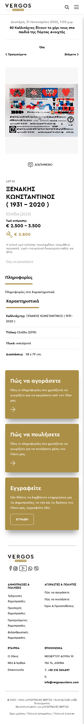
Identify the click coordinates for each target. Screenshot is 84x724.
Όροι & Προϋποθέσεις (59, 606)
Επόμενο (71, 54)
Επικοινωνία (16, 670)
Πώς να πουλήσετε (57, 599)
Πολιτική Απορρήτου (39, 713)
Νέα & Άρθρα (16, 663)
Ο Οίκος (13, 656)
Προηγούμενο (16, 54)
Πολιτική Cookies (64, 713)
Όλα (42, 47)
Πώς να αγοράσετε (57, 592)
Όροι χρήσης (17, 713)
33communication (26, 706)
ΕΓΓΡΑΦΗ (22, 519)
